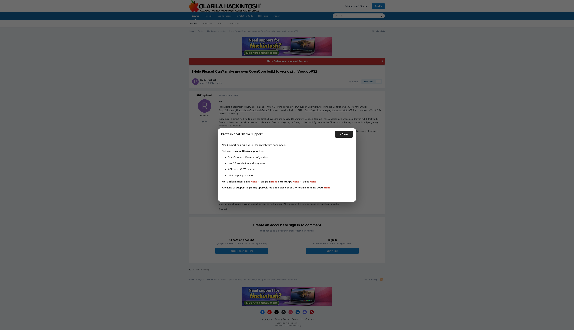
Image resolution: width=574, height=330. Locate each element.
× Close (343, 134)
